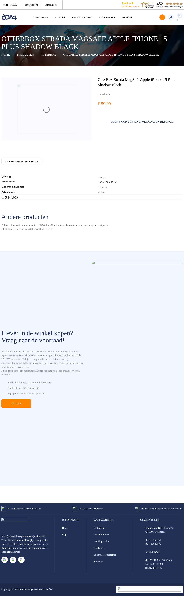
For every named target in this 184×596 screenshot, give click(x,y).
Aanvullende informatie (21, 161)
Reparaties (41, 17)
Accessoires (107, 17)
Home (65, 527)
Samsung (98, 561)
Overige (127, 17)
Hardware (99, 548)
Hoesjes (60, 17)
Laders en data (82, 17)
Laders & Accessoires (105, 554)
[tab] (21, 161)
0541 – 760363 (153, 540)
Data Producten (102, 534)
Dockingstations (102, 541)
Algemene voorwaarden (40, 589)
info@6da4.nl (153, 552)
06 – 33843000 (153, 543)
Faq (64, 534)
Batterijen (99, 527)
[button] (130, 4)
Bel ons (16, 403)
